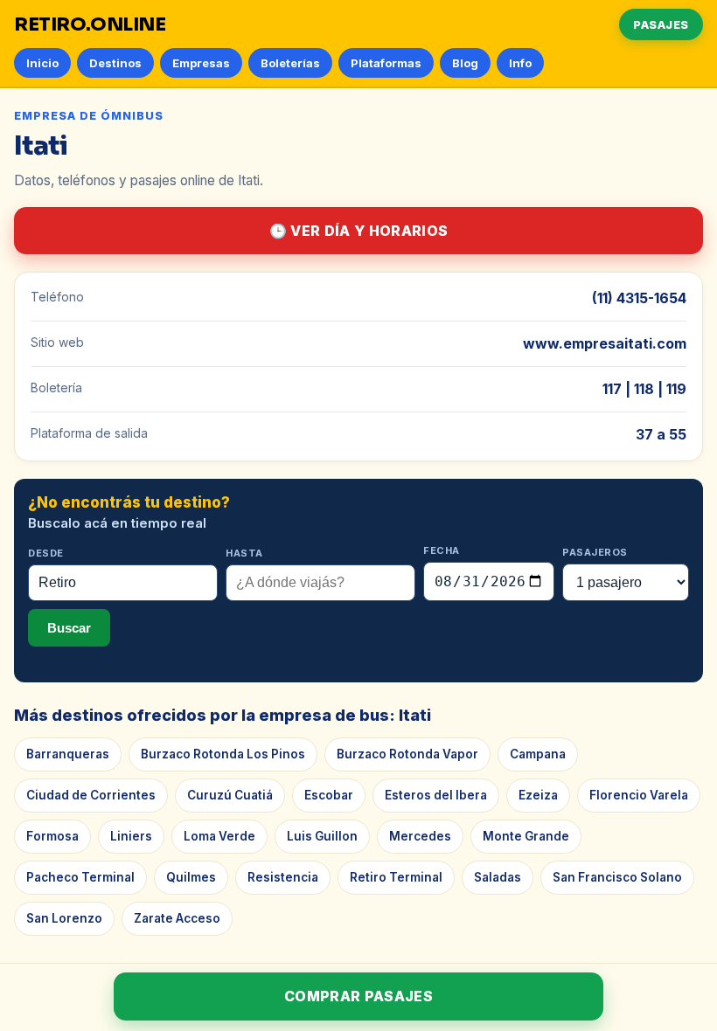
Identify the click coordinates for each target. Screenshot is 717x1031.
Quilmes (191, 877)
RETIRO (90, 24)
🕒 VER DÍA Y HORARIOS (358, 230)
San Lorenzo (64, 918)
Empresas (201, 63)
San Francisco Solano (617, 877)
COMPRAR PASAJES (358, 996)
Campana (538, 754)
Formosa (52, 836)
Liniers (131, 836)
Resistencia (282, 877)
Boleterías (290, 63)
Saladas (497, 877)
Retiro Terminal (396, 877)
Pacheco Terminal (80, 877)
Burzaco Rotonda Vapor (407, 754)
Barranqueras (67, 754)
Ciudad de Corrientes (91, 795)
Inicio (42, 63)
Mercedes (420, 836)
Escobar (328, 795)
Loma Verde (219, 836)
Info (520, 63)
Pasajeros (595, 552)
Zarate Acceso (177, 918)
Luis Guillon (322, 836)
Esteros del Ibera (436, 795)
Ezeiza (538, 795)
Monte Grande (526, 836)
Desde (46, 553)
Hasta (244, 553)
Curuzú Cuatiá (230, 795)
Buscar (69, 627)
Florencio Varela (638, 795)
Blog (465, 63)
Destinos (115, 63)
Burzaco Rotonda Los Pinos (223, 754)
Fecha (441, 550)
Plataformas (386, 63)
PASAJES (661, 24)
